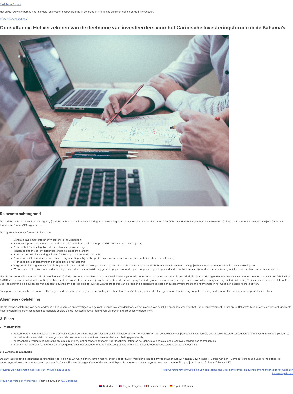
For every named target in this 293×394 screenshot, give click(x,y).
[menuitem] (108, 386)
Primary (4, 18)
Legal (24, 18)
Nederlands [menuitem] (109, 386)
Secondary (15, 18)
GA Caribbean (69, 380)
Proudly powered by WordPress (18, 380)
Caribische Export (10, 4)
